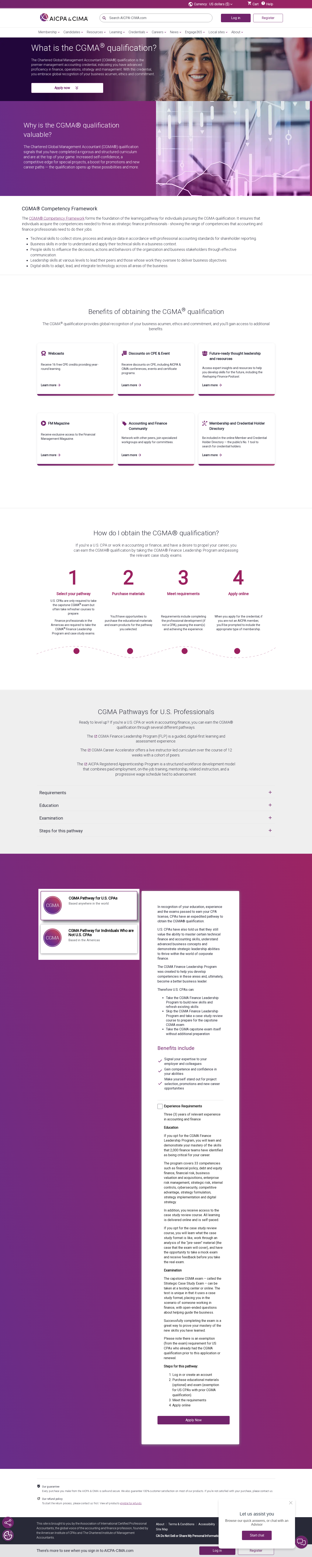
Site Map (162, 1529)
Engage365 (193, 32)
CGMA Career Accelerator (113, 750)
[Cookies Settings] (8, 1535)
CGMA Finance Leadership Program (127, 736)
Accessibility (207, 1524)
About (235, 32)
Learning (116, 32)
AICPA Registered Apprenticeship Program (123, 764)
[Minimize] (290, 1502)
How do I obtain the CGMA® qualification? (156, 533)
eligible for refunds (130, 1503)
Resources (95, 32)
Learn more (48, 385)
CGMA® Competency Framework (59, 209)
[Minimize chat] (301, 1542)
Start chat (257, 1535)
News (174, 32)
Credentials (137, 32)
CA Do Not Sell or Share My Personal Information (188, 1536)
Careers (157, 32)
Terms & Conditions (182, 1524)
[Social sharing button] (8, 1522)
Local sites (217, 32)
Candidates (71, 32)
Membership (47, 32)
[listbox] (220, 4)
